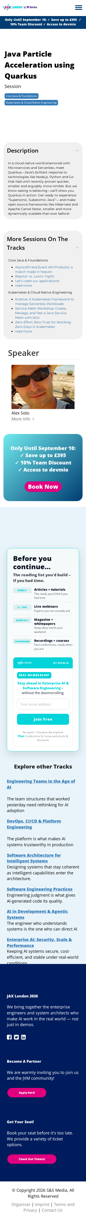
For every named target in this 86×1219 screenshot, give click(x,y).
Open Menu (78, 7)
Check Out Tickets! (32, 1159)
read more (23, 285)
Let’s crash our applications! (37, 281)
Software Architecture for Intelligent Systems (34, 858)
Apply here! (27, 1093)
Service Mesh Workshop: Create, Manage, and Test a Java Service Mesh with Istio (41, 313)
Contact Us (52, 1210)
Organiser (21, 1204)
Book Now (43, 486)
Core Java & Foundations (21, 96)
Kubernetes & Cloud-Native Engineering (31, 102)
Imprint (42, 1204)
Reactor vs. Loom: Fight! (34, 276)
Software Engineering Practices (39, 889)
